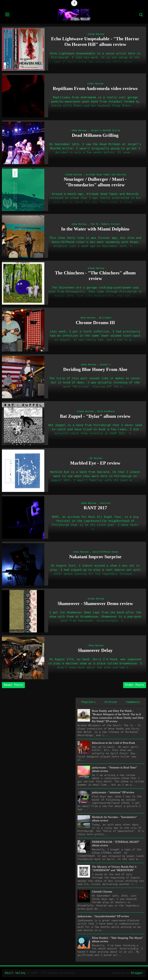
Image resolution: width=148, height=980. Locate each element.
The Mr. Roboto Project (105, 224)
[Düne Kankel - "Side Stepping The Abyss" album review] (83, 942)
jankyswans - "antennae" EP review (113, 792)
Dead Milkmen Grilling (95, 135)
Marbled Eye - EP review (95, 463)
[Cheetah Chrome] (83, 896)
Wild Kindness (106, 411)
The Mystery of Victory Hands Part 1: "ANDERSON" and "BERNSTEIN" (114, 868)
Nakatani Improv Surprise (95, 556)
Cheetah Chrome (102, 891)
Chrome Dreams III (95, 322)
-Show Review (78, 130)
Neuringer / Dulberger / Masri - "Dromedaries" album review (95, 182)
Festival (105, 503)
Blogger (137, 973)
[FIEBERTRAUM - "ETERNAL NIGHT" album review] (83, 846)
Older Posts (134, 685)
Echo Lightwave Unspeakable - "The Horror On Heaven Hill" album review (95, 41)
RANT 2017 (95, 507)
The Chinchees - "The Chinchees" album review (95, 275)
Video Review (95, 83)
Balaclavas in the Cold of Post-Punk (113, 742)
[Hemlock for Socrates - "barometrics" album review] (83, 821)
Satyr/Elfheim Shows (105, 552)
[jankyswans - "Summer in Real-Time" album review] (83, 772)
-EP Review (95, 458)
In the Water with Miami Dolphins (95, 228)
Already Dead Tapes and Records (106, 174)
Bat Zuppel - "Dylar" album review (95, 416)
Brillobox (105, 318)
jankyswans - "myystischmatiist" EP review (103, 916)
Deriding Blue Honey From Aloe (95, 369)
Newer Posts (13, 685)
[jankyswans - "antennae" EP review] (83, 797)
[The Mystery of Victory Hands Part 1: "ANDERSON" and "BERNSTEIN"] (83, 871)
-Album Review (95, 34)
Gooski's (105, 364)
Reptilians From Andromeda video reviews (95, 88)
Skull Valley (15, 973)
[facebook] (74, 3)
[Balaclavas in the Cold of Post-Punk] (83, 747)
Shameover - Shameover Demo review (95, 603)
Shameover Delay (95, 650)
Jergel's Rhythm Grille (105, 130)
